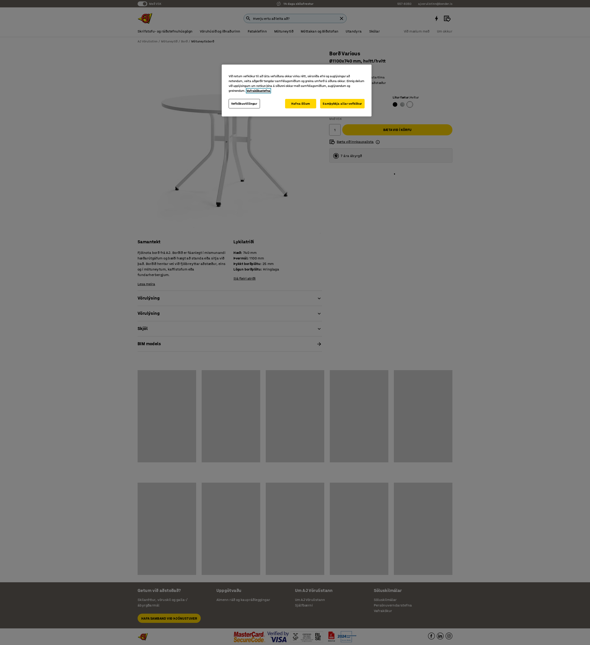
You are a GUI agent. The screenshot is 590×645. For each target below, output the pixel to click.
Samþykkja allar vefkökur (342, 104)
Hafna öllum (300, 104)
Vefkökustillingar (244, 104)
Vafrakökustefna (258, 91)
